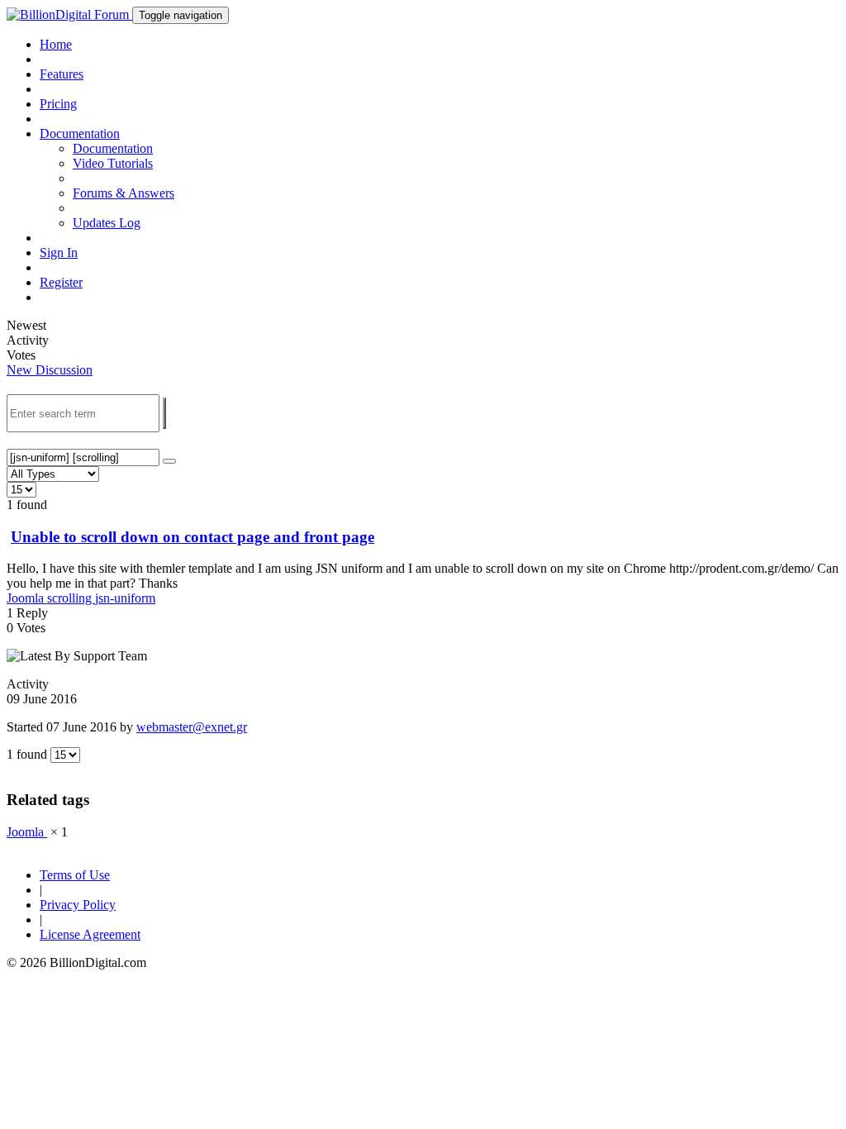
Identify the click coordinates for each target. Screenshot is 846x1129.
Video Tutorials (113, 163)
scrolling (71, 598)
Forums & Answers (123, 193)
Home (56, 44)
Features (61, 74)
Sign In (59, 252)
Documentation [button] (80, 133)
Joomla (27, 598)
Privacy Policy (78, 905)
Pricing (58, 104)
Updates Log (106, 223)
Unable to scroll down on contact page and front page (192, 536)
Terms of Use (75, 875)
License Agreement (90, 934)
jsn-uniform (125, 598)
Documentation (113, 148)
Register (61, 282)
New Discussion (50, 370)
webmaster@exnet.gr (191, 727)
